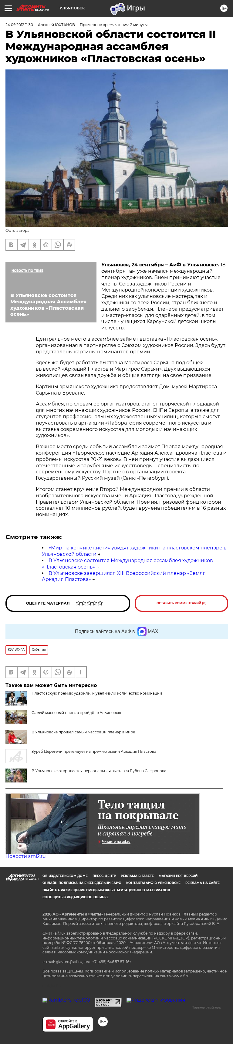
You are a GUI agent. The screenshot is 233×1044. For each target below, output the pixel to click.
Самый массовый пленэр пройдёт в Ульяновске (77, 712)
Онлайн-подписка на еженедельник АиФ (81, 883)
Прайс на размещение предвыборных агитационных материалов (106, 890)
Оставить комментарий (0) (182, 603)
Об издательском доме (65, 876)
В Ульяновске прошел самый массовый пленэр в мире (83, 732)
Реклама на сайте (202, 883)
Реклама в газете (137, 876)
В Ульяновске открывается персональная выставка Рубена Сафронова (99, 771)
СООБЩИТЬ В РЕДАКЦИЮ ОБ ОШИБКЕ (75, 897)
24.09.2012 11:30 (19, 24)
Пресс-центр (104, 876)
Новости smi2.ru (25, 856)
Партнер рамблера (206, 1007)
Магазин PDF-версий (178, 876)
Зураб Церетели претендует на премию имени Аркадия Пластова (94, 751)
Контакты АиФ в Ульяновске (153, 883)
